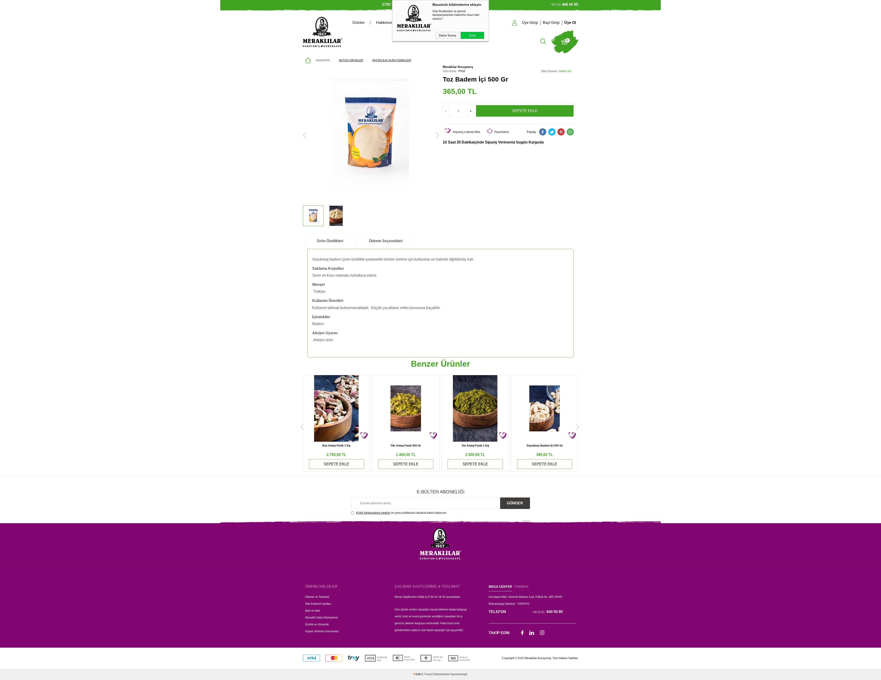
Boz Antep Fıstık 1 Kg (336, 445)
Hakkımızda (385, 23)
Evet (472, 35)
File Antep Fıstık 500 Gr (406, 445)
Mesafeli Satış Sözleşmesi (321, 617)
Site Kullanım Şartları (318, 603)
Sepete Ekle (525, 111)
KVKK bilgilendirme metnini (373, 512)
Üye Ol (570, 23)
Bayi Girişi (551, 23)
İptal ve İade (312, 610)
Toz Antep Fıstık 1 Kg (475, 445)
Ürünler (358, 23)
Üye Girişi (530, 23)
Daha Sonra (447, 35)
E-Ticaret (427, 674)
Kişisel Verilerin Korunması (322, 631)
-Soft (417, 674)
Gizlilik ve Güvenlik (317, 624)
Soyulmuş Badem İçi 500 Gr (545, 445)
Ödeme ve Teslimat (317, 597)
